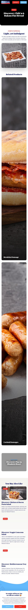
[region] (14, 600)
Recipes (14, 9)
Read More (8, 606)
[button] (23, 2)
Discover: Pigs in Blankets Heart (14, 462)
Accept (20, 606)
